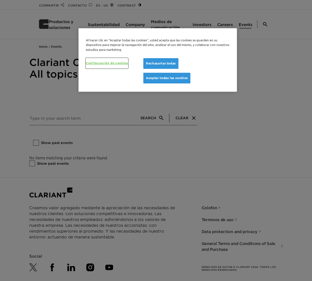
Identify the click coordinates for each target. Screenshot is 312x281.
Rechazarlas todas (161, 63)
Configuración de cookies (107, 63)
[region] (157, 60)
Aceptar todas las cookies (167, 78)
